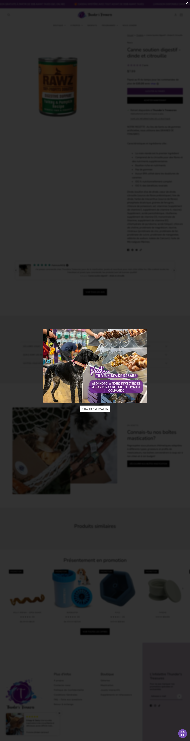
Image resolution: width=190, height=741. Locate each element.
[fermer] (186, 3)
